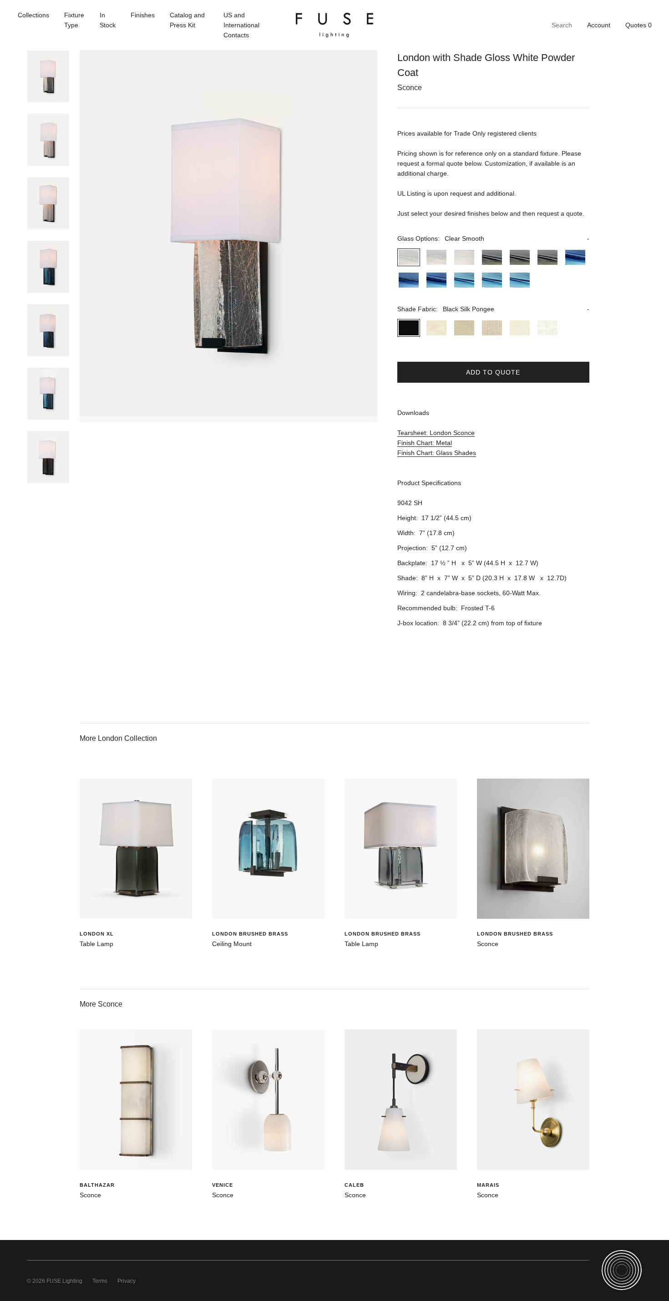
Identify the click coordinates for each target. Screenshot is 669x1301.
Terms (99, 1281)
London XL (97, 934)
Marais (488, 1185)
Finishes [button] (143, 15)
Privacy (126, 1281)
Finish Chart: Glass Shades (436, 452)
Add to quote (493, 372)
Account (598, 25)
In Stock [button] (108, 20)
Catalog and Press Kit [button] (187, 20)
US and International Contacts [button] (241, 25)
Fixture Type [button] (74, 20)
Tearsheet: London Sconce (436, 432)
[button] (493, 238)
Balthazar (97, 1185)
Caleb (354, 1185)
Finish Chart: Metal (424, 442)
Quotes (638, 25)
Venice (222, 1185)
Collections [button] (33, 15)
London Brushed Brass (250, 934)
